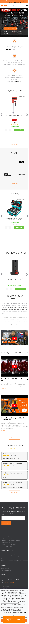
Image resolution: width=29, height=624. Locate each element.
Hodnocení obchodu (14, 443)
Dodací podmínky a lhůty (7, 540)
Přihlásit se (6, 520)
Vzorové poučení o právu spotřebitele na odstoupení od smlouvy (11, 559)
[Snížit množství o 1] (6, 129)
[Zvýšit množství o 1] (10, 129)
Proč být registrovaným (7, 544)
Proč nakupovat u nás (6, 536)
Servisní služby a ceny (6, 556)
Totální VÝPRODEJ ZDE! (7, 1)
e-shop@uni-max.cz (10, 574)
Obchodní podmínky (6, 534)
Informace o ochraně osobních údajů (10, 538)
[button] (4, 21)
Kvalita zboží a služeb (6, 550)
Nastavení (14, 615)
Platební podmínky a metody (8, 542)
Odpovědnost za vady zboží (8, 552)
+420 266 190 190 (12, 577)
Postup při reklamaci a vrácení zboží (10, 554)
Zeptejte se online (9, 580)
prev (1, 113)
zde (25, 612)
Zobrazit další (14, 143)
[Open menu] (26, 5)
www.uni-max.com (6, 567)
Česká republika (5, 566)
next (26, 113)
